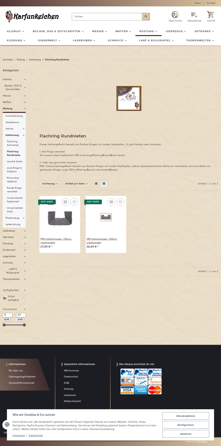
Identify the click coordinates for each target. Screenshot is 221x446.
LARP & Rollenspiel (12, 271)
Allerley (7, 79)
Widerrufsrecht (72, 401)
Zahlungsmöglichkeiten (22, 377)
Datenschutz (71, 377)
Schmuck (8, 263)
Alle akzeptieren (185, 415)
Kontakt (210, 3)
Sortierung (48, 184)
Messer (7, 96)
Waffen (7, 102)
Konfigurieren (186, 424)
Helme (9, 129)
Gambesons (12, 122)
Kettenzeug (12, 135)
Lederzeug (9, 231)
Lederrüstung (13, 224)
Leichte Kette (14, 161)
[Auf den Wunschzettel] (74, 202)
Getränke (8, 237)
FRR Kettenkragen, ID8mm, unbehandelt (102, 241)
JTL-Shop (202, 441)
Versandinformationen (22, 383)
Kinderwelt (9, 250)
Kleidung (8, 243)
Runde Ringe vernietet (14, 190)
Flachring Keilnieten (13, 143)
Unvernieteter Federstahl (15, 200)
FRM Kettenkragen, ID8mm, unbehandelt (56, 241)
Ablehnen (185, 433)
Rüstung (7, 108)
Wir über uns (16, 371)
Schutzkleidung (14, 116)
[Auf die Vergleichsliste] (65, 202)
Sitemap (69, 389)
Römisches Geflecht (13, 180)
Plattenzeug (12, 218)
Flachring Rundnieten (13, 153)
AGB (66, 383)
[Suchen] (146, 16)
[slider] (4, 325)
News (198, 3)
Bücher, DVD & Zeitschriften (12, 88)
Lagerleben (9, 256)
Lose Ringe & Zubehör (14, 170)
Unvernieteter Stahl (15, 210)
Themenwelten (11, 279)
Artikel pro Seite (74, 184)
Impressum (70, 395)
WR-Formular (71, 371)
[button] (175, 16)
